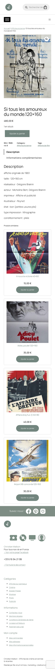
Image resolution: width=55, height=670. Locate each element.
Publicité (12, 601)
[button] (46, 39)
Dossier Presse (15, 591)
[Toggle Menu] (7, 19)
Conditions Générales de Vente (21, 619)
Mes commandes (16, 638)
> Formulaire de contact (14, 564)
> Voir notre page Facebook (16, 552)
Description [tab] (13, 152)
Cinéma (12, 587)
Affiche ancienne (18, 28)
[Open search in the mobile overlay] (36, 7)
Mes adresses (14, 641)
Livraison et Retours (17, 623)
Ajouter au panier (17, 133)
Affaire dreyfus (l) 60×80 (27, 415)
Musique (12, 594)
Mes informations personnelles (21, 645)
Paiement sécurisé (16, 626)
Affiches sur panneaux (18, 584)
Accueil (7, 28)
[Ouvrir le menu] (49, 19)
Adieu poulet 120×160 (27, 345)
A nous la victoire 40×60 (27, 276)
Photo (11, 598)
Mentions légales (15, 616)
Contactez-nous (15, 612)
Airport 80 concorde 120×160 (27, 484)
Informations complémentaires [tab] (24, 157)
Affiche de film (44, 145)
